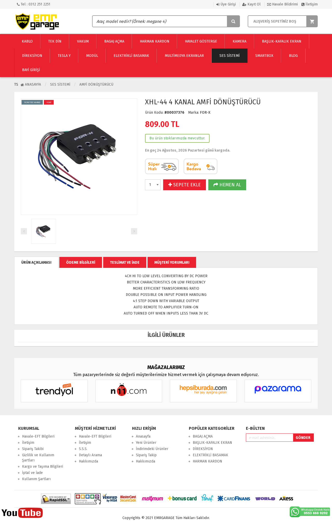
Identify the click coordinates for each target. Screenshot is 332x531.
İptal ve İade (32, 473)
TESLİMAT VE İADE (125, 262)
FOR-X (205, 112)
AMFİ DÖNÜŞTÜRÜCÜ (96, 84)
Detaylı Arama (90, 455)
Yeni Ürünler (146, 442)
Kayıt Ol (253, 4)
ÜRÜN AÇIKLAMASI (36, 262)
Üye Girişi (227, 4)
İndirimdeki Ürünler (152, 449)
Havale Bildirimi (284, 4)
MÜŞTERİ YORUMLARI (171, 262)
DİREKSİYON (203, 449)
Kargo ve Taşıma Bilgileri (42, 466)
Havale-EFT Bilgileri (38, 436)
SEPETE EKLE (186, 185)
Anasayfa (32, 84)
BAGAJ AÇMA (203, 436)
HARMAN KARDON (207, 461)
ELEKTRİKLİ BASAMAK (210, 455)
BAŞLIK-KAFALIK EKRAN (212, 442)
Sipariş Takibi (33, 449)
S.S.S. (83, 449)
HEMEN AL (229, 185)
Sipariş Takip (146, 455)
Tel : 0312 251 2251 (35, 4)
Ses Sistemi (60, 84)
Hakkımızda (88, 461)
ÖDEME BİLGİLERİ (80, 262)
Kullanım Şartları (36, 479)
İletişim (311, 4)
